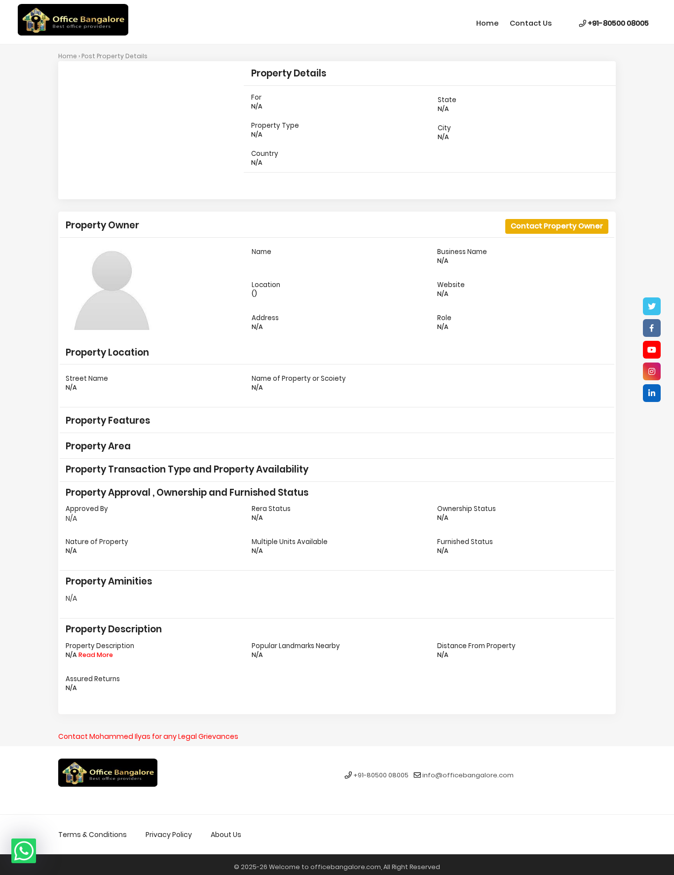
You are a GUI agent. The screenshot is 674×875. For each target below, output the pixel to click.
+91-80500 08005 (617, 23)
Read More (95, 655)
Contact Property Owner (557, 226)
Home (487, 23)
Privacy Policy (169, 834)
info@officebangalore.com (468, 775)
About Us (226, 834)
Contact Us (531, 23)
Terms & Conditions (92, 834)
